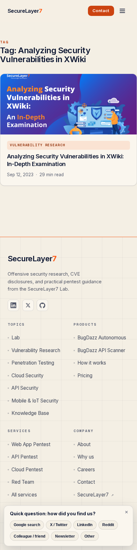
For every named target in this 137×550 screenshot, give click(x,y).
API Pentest (24, 457)
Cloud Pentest (27, 470)
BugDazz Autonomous (101, 338)
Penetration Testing (32, 363)
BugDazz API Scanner (101, 350)
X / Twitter (59, 525)
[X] (28, 305)
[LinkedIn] (13, 305)
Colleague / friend (29, 536)
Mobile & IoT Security (35, 401)
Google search (27, 525)
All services (24, 495)
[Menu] (122, 11)
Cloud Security (27, 376)
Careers (86, 470)
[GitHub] (42, 305)
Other (89, 536)
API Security (25, 388)
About (83, 444)
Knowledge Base (30, 413)
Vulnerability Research (35, 350)
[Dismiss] (126, 512)
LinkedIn (84, 525)
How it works (91, 363)
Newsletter (65, 536)
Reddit (108, 525)
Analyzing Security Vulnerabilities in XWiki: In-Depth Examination (65, 160)
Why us (85, 457)
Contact (86, 482)
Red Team (22, 482)
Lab (15, 338)
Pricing (84, 376)
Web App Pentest (30, 444)
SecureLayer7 (95, 495)
